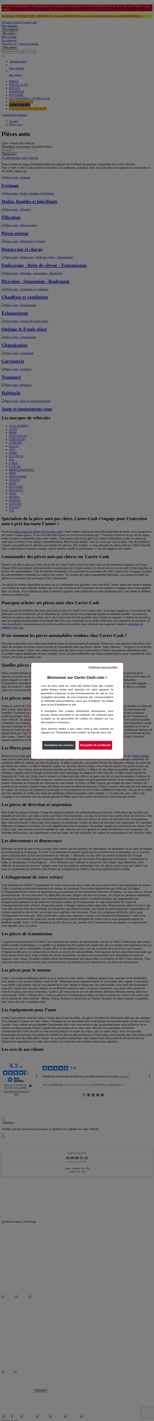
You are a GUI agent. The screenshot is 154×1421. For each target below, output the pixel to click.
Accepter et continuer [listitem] (95, 745)
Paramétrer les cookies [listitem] (58, 745)
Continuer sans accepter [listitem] (103, 667)
